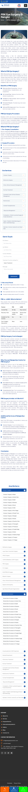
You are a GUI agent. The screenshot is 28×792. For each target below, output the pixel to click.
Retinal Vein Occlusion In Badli (10, 603)
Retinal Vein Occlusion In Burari (10, 609)
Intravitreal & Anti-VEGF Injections (11, 651)
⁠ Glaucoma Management (9, 210)
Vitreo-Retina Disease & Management (12, 185)
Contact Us (6, 732)
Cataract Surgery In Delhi (9, 507)
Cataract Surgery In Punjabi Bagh (11, 529)
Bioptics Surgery (7, 576)
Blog (4, 730)
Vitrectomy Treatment (8, 659)
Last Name (5, 247)
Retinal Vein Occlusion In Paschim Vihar (12, 625)
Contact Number (7, 253)
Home (2, 20)
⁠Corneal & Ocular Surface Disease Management (11, 195)
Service (5, 718)
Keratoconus (6, 200)
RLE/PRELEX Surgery (8, 572)
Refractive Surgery (8, 180)
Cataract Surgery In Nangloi (10, 515)
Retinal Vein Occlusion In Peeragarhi (11, 627)
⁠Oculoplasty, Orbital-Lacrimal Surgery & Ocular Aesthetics (13, 215)
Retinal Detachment (7, 655)
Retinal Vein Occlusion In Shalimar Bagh (12, 638)
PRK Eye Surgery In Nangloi (13, 20)
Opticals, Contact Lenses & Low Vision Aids (12, 227)
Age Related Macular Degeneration (11, 589)
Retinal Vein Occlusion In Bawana (11, 606)
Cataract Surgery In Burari (9, 505)
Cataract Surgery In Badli (9, 499)
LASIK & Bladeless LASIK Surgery (10, 559)
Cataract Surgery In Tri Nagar (10, 540)
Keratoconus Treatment (8, 673)
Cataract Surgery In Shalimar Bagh (11, 534)
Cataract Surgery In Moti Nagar (10, 510)
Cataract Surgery (7, 175)
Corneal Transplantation (9, 205)
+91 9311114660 (6, 743)
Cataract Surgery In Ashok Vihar (11, 497)
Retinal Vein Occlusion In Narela (10, 622)
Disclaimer (9, 783)
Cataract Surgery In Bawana (10, 502)
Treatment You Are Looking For (10, 260)
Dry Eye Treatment (8, 189)
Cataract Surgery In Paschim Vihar (11, 521)
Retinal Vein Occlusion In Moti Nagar (12, 617)
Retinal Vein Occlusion (8, 594)
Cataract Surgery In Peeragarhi (10, 523)
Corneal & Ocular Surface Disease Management (11, 668)
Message (5, 266)
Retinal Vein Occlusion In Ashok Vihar (12, 601)
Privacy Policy (17, 783)
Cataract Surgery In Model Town (11, 513)
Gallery (5, 727)
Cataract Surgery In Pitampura (10, 526)
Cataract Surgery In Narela (9, 518)
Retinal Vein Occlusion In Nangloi (11, 619)
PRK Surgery (6, 563)
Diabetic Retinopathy (8, 584)
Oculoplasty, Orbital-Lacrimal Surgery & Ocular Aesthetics (12, 686)
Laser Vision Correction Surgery (10, 551)
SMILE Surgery (6, 555)
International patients (9, 724)
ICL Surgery (5, 568)
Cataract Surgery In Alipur (9, 494)
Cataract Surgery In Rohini (9, 532)
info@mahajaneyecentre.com (10, 740)
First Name (5, 240)
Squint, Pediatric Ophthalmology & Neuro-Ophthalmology (12, 221)
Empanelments (7, 721)
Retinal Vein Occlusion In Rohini (10, 635)
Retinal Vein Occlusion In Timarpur (11, 641)
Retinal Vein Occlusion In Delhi (10, 611)
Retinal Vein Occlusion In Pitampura (11, 630)
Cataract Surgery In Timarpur (10, 537)
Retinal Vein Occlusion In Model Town (12, 614)
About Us (5, 716)
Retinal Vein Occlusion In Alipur (10, 598)
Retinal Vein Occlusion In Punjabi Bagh (12, 633)
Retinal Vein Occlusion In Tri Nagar (11, 643)
